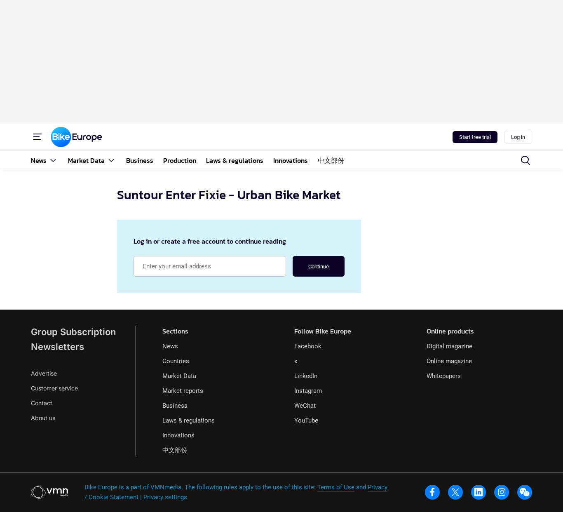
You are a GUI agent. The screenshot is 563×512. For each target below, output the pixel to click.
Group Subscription (73, 331)
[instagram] (501, 492)
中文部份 (174, 450)
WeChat (305, 405)
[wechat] (524, 492)
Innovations (178, 435)
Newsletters (57, 346)
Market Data (179, 376)
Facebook (307, 346)
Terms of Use (335, 487)
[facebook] (432, 492)
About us (43, 417)
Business (175, 405)
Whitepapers (444, 376)
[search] (525, 160)
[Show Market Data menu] (111, 160)
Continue (318, 266)
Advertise (44, 373)
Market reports (182, 391)
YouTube (306, 420)
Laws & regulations (188, 420)
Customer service (54, 388)
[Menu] (37, 137)
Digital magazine (449, 346)
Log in (518, 137)
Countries (175, 361)
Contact (41, 402)
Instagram (308, 391)
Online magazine (449, 361)
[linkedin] (478, 492)
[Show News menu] (53, 160)
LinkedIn (305, 376)
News (170, 346)
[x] (455, 492)
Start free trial (475, 137)
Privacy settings (165, 497)
